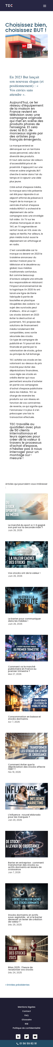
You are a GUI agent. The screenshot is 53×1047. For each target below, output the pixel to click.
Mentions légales (26, 1007)
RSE (26, 1024)
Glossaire (27, 1020)
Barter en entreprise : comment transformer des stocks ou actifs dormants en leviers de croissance (26, 866)
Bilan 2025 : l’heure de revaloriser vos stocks (20, 968)
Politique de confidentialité (26, 1028)
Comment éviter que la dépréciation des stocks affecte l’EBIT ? (26, 767)
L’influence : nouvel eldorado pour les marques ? (24, 816)
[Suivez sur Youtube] (35, 1036)
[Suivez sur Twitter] (26, 1036)
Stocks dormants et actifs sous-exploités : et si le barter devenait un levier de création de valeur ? (25, 918)
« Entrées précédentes (17, 984)
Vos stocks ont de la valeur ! (24, 573)
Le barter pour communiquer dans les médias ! (24, 620)
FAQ (26, 1015)
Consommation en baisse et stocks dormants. (24, 718)
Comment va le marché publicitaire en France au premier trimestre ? (22, 669)
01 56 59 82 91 (28, 1043)
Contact (26, 1011)
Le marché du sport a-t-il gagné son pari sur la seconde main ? (26, 526)
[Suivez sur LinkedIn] (18, 1036)
